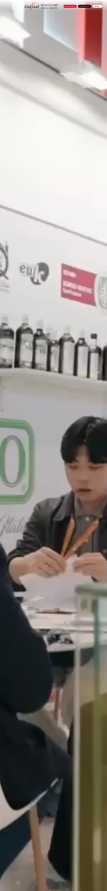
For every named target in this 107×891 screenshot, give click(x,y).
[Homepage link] (41, 6)
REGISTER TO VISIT (84, 6)
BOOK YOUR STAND (70, 6)
